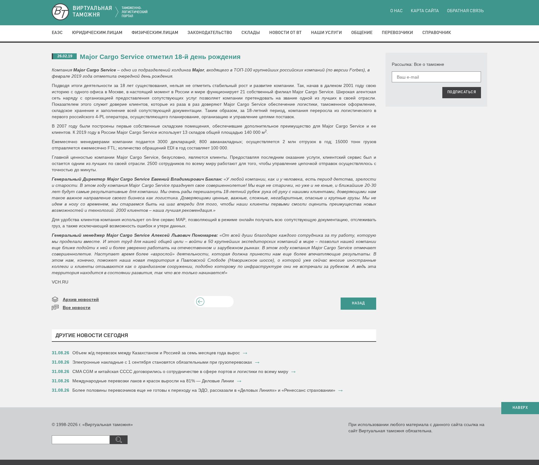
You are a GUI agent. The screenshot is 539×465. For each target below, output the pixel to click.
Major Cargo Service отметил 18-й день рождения (160, 56)
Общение (361, 33)
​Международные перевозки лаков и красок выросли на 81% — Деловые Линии (153, 380)
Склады (250, 33)
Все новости (76, 307)
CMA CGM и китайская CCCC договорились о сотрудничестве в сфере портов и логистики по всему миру (180, 371)
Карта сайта (425, 11)
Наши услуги (326, 33)
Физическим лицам (155, 33)
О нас (396, 11)
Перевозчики (397, 33)
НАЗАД (358, 303)
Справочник (436, 33)
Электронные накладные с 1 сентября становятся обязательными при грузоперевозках (162, 362)
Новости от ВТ (285, 33)
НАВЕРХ (520, 408)
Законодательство (209, 33)
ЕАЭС (57, 33)
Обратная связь (465, 11)
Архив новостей (81, 299)
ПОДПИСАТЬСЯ (461, 92)
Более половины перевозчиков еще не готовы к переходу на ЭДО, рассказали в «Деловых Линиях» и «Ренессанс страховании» (203, 390)
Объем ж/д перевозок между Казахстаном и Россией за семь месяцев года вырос (156, 352)
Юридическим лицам (97, 33)
